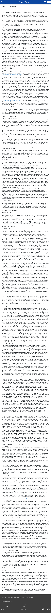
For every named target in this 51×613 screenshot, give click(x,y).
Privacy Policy (23, 604)
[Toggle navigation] (1, 2)
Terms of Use (3, 604)
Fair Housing (3, 606)
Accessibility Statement (25, 606)
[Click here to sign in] (45, 2)
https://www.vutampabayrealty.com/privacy (12, 74)
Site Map (2, 609)
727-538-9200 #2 (30, 597)
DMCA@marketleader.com (29, 498)
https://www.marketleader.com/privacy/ (12, 100)
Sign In (49, 2)
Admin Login (23, 609)
